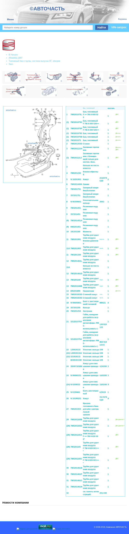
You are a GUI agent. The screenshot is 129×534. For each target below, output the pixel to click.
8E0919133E (76, 360)
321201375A (76, 322)
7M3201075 (75, 140)
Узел (11, 64)
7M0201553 (75, 409)
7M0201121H (76, 149)
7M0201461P (76, 474)
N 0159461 (75, 392)
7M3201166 (75, 280)
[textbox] (47, 27)
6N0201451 (75, 227)
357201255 (75, 308)
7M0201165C (76, 459)
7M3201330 (75, 255)
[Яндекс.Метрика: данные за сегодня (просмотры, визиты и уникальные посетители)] (61, 529)
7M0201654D (76, 298)
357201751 (75, 195)
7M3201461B (76, 468)
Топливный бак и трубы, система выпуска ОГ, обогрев (34, 61)
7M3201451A (76, 220)
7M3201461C (76, 480)
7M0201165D (76, 426)
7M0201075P (76, 128)
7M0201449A (76, 184)
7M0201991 (75, 239)
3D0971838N (76, 366)
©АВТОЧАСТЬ (47, 8)
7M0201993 (75, 248)
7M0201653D (76, 294)
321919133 (75, 357)
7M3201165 (75, 447)
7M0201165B (76, 419)
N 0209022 (75, 384)
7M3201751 (75, 189)
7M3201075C (76, 122)
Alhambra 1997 (15, 58)
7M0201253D (76, 144)
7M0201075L (76, 114)
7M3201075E (76, 133)
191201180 (75, 232)
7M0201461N (76, 487)
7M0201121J (76, 158)
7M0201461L (76, 261)
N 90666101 (75, 375)
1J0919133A (76, 353)
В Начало (13, 55)
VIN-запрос (119, 27)
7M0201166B (76, 286)
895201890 (75, 291)
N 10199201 (75, 398)
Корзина (122, 19)
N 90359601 (75, 202)
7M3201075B (76, 137)
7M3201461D (76, 273)
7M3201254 (75, 311)
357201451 (75, 214)
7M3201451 (75, 208)
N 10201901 (75, 179)
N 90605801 (75, 303)
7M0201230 (75, 173)
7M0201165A (76, 435)
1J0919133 (75, 350)
